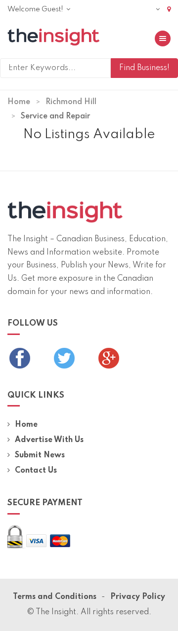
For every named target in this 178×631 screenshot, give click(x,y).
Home (18, 102)
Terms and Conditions (54, 597)
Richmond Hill (70, 102)
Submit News (40, 455)
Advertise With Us (49, 440)
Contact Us (36, 471)
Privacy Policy (137, 597)
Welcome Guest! (36, 9)
